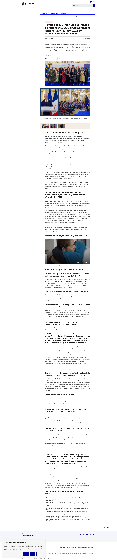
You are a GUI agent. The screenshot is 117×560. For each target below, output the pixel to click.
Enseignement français (57, 10)
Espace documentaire (86, 10)
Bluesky (80, 534)
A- (93, 2)
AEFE (28, 10)
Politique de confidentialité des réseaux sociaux (78, 553)
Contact (55, 553)
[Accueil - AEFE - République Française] (31, 4)
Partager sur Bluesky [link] (49, 58)
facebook (87, 534)
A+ (91, 2)
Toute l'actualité (52, 16)
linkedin (83, 534)
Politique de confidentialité (16, 549)
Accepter (26, 554)
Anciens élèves (49, 22)
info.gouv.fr (61, 547)
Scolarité (47, 10)
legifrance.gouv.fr (82, 547)
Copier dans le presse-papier (59, 58)
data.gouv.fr (90, 547)
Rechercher (94, 5)
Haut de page (108, 527)
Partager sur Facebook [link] (46, 58)
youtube (94, 534)
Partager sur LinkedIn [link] (53, 58)
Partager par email (56, 58)
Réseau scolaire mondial (37, 10)
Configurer (39, 554)
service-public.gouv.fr (71, 547)
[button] (87, 105)
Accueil (23, 10)
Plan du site (51, 553)
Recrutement (68, 10)
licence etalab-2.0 (47, 558)
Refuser (32, 554)
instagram (90, 534)
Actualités (77, 10)
